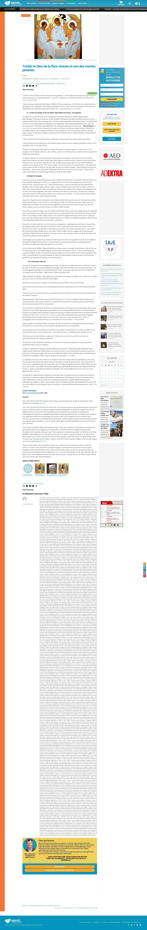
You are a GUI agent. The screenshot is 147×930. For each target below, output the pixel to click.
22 (111, 378)
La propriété (96, 922)
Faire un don (82, 3)
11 (121, 371)
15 (111, 375)
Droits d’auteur (125, 922)
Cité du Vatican (44, 3)
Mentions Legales (115, 922)
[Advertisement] (59, 889)
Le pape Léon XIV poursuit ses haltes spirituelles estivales (105, 428)
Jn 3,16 (41, 403)
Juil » (105, 385)
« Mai (102, 385)
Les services (104, 922)
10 (118, 371)
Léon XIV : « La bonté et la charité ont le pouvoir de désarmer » (72, 9)
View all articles (27, 504)
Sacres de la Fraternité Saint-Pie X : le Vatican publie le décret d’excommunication (115, 308)
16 (115, 375)
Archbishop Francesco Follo (45, 83)
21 (108, 378)
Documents (71, 3)
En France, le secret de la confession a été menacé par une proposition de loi (114, 335)
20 (105, 378)
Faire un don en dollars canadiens (60, 870)
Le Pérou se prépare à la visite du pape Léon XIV (27, 9)
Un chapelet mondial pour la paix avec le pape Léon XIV (115, 316)
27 (105, 381)
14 (108, 375)
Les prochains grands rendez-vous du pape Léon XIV (105, 415)
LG (77, 250)
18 (121, 375)
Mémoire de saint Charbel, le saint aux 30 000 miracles (115, 325)
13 (105, 375)
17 (118, 375)
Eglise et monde (58, 3)
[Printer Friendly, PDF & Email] (92, 93)
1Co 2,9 (42, 441)
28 (108, 381)
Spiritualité (26, 15)
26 (102, 381)
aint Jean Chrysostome (31, 393)
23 (115, 378)
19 (102, 378)
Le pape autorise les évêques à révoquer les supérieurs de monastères (115, 344)
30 (115, 381)
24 (118, 378)
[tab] (106, 502)
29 (111, 381)
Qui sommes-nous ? (85, 922)
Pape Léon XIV (31, 3)
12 (102, 375)
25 (121, 378)
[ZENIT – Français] (14, 3)
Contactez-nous (136, 922)
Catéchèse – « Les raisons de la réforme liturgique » (118, 9)
